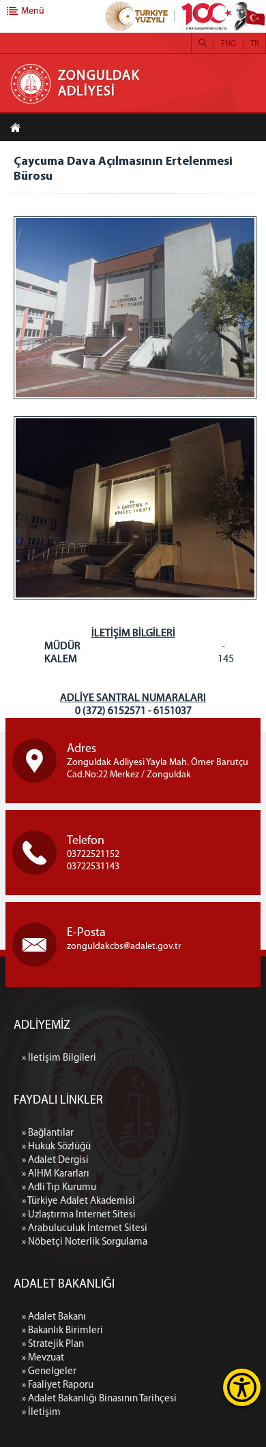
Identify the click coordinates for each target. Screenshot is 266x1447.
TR (254, 44)
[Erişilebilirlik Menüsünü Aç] (242, 1387)
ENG (228, 44)
